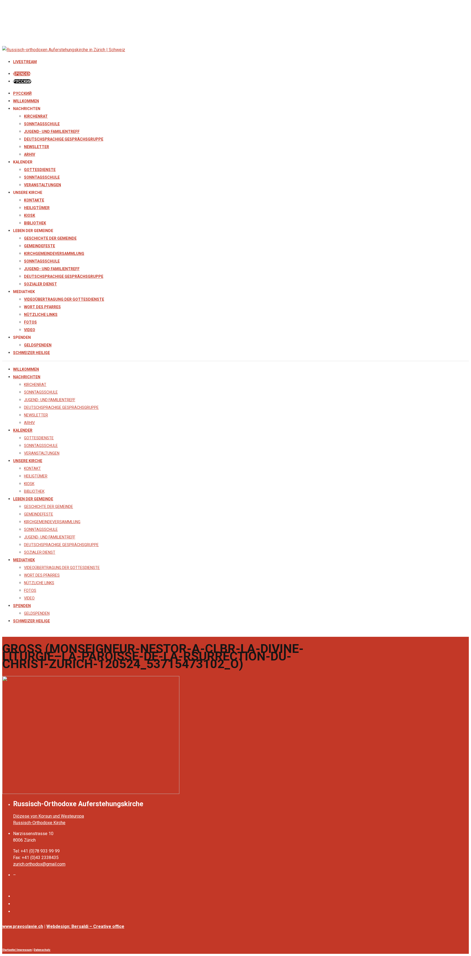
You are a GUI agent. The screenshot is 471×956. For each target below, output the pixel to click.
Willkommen (26, 101)
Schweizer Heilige (31, 353)
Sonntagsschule (42, 124)
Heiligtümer (37, 208)
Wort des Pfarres (42, 307)
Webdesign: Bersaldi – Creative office (85, 926)
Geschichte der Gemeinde (50, 238)
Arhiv (29, 154)
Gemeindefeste (39, 246)
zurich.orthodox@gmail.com (39, 864)
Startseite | (9, 949)
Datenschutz (42, 949)
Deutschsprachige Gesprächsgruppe (63, 139)
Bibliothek (35, 223)
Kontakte (34, 200)
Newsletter (36, 147)
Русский (22, 93)
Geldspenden (38, 345)
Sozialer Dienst (40, 284)
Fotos (30, 322)
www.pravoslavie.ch (22, 926)
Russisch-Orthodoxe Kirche (39, 822)
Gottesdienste (40, 170)
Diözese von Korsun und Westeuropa (48, 816)
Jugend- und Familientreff (52, 131)
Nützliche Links (41, 314)
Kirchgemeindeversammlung (54, 253)
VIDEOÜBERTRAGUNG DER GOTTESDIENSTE (64, 299)
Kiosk (29, 215)
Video (29, 330)
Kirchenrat (36, 116)
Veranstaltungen (42, 185)
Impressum (24, 949)
